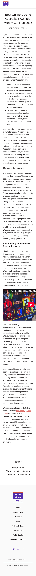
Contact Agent (18, 530)
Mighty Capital (18, 535)
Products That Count (18, 539)
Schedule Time (18, 526)
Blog (18, 521)
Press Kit (18, 517)
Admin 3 (24, 28)
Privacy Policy (12, 560)
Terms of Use (22, 560)
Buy (18, 512)
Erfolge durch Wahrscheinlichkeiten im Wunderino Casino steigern (18, 471)
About (18, 508)
